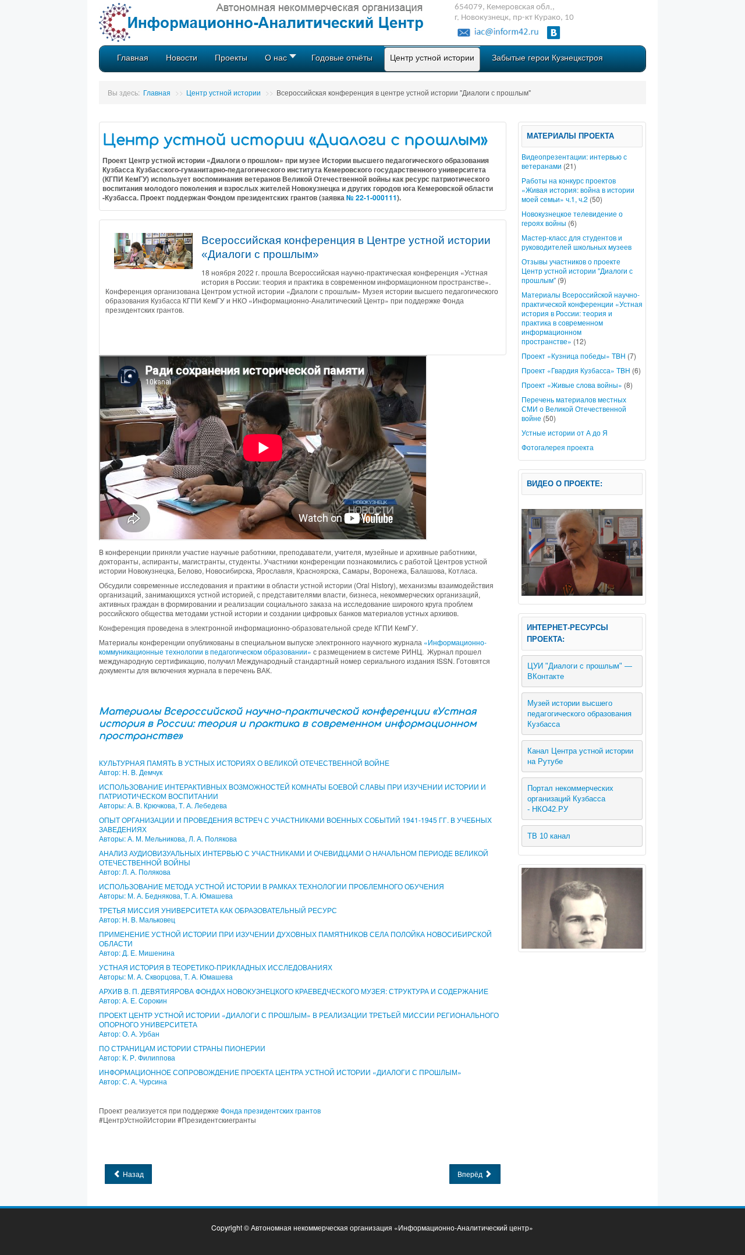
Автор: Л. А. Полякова (135, 871)
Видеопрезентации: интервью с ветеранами (574, 161)
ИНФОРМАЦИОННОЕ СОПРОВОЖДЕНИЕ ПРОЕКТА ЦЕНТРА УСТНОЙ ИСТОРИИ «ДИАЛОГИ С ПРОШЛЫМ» (280, 1072)
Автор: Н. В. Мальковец (137, 919)
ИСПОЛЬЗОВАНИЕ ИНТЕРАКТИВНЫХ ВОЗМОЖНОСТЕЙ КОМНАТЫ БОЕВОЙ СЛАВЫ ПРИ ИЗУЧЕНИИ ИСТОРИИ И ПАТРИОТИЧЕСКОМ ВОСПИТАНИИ (292, 791)
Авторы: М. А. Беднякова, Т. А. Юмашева (166, 895)
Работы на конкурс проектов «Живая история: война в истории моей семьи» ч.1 (578, 189)
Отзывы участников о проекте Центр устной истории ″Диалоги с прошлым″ (577, 270)
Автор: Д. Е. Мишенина (137, 952)
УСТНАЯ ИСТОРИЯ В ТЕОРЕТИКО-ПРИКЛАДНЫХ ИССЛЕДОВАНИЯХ (215, 967)
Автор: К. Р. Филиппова (137, 1057)
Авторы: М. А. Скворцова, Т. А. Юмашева (166, 976)
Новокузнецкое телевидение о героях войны (572, 218)
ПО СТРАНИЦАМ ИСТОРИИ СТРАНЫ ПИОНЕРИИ (182, 1048)
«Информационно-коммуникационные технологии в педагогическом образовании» (293, 646)
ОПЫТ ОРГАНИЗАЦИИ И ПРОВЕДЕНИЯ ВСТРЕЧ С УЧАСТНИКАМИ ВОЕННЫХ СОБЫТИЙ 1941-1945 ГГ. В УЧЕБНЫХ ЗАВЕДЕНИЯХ (295, 824)
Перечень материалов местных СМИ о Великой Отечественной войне (574, 408)
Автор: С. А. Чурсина (133, 1081)
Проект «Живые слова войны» (572, 385)
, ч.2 (581, 199)
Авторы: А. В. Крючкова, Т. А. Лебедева (163, 805)
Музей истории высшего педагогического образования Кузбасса (580, 714)
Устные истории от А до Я (565, 432)
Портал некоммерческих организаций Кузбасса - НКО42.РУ (571, 799)
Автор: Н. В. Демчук (130, 772)
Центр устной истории (223, 92)
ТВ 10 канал (548, 836)
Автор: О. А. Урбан (129, 1033)
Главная (157, 92)
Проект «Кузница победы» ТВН (574, 355)
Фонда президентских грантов (271, 1110)
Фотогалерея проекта (558, 447)
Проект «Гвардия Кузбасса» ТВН (576, 370)
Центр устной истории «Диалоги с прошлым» (295, 140)
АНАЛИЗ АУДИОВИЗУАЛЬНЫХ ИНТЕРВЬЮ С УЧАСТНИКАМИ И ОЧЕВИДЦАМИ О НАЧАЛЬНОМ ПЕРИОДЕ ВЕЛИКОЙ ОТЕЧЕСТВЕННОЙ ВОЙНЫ (293, 857)
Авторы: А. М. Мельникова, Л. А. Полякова (168, 838)
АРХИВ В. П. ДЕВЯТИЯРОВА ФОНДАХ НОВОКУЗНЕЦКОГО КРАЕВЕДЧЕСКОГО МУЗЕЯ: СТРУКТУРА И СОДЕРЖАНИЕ (293, 991)
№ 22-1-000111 (371, 197)
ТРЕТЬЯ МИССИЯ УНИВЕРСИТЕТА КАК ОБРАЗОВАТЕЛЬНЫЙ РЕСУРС (218, 910)
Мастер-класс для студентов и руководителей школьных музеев (577, 242)
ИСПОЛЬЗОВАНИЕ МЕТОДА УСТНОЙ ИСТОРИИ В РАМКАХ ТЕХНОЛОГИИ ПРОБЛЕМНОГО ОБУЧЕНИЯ (271, 886)
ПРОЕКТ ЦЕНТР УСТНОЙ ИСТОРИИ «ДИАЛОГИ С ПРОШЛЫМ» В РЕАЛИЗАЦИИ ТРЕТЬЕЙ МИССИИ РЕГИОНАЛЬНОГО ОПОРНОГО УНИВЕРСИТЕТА (299, 1019)
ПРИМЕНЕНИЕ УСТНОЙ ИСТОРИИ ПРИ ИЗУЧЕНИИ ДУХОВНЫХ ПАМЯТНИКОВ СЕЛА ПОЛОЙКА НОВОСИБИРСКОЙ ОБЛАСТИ (295, 938)
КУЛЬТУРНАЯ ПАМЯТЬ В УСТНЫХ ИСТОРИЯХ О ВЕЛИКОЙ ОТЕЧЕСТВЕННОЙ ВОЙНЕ (244, 763)
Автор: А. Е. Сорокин (133, 1000)
